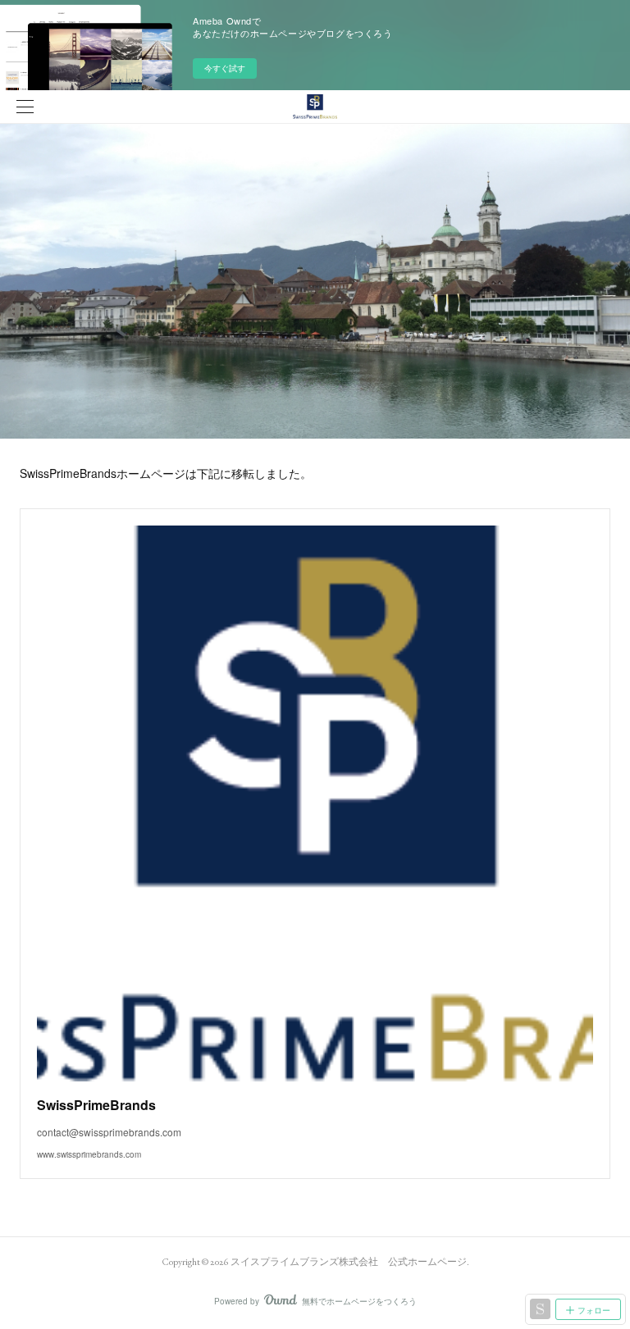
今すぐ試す (224, 68)
